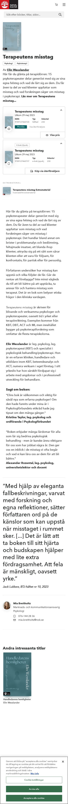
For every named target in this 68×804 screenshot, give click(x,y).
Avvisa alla (34, 789)
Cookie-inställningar (34, 780)
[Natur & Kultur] (9, 4)
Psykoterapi (22, 63)
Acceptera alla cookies (34, 798)
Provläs (21, 126)
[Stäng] (62, 761)
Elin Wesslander (18, 69)
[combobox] (34, 14)
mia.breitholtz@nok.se (31, 619)
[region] (34, 780)
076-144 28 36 (26, 616)
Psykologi (8, 63)
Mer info (35, 773)
